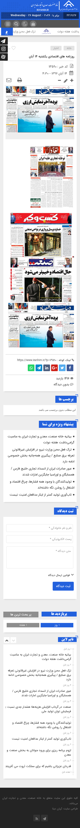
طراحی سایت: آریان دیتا (65, 809)
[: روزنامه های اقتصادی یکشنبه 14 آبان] (8, 80)
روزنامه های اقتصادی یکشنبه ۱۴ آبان (51, 56)
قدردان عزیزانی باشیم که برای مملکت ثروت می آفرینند (38, 766)
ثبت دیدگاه (63, 586)
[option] (39, 656)
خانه (69, 48)
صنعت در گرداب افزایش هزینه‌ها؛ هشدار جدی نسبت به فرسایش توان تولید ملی (37, 709)
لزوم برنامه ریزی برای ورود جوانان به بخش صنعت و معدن (39, 752)
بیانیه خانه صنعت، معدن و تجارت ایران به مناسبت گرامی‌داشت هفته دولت (40, 656)
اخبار (56, 48)
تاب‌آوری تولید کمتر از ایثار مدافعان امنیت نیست (41, 494)
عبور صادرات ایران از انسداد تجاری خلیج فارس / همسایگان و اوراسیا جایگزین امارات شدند (41, 693)
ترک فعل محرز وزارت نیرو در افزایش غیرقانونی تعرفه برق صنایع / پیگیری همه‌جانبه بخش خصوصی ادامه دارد (41, 455)
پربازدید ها (59, 614)
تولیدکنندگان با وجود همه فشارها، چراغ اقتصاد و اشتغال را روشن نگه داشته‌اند (41, 725)
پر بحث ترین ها (20, 614)
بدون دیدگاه (61, 384)
